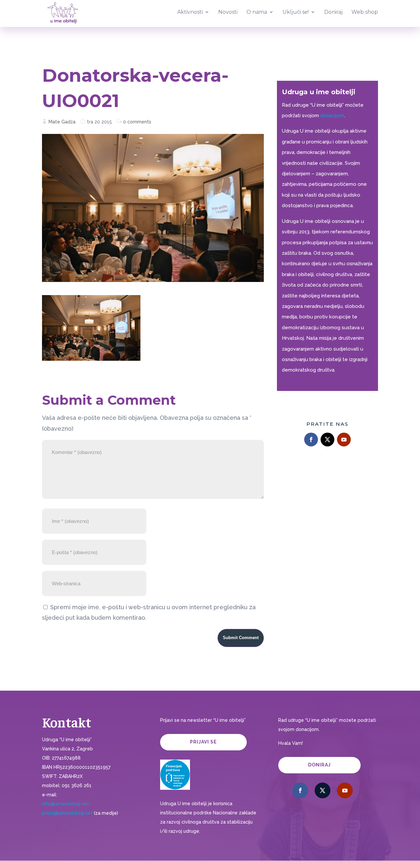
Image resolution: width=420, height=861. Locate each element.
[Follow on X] (327, 439)
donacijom (332, 115)
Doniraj (319, 764)
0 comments (137, 121)
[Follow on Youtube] (344, 439)
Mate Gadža (62, 121)
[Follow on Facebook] (311, 439)
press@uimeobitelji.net (67, 813)
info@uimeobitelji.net (65, 804)
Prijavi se (203, 741)
